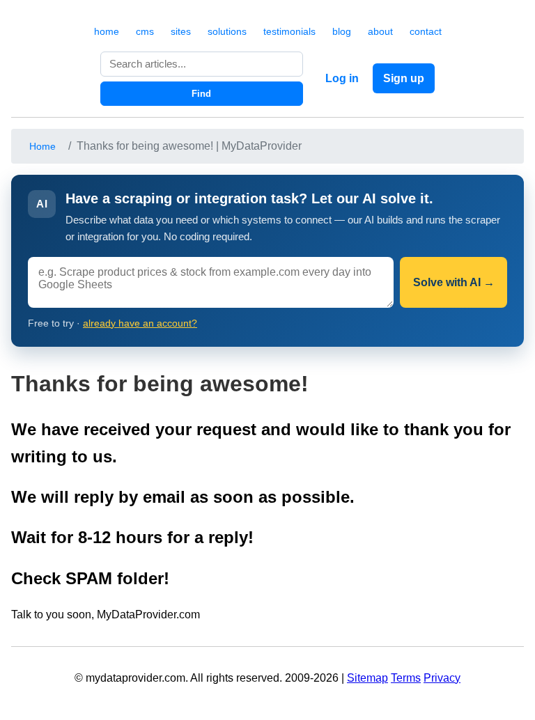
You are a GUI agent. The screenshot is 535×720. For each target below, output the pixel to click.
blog (341, 31)
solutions (227, 31)
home (106, 31)
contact (426, 31)
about (380, 31)
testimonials (289, 31)
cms (145, 31)
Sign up (403, 78)
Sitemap (367, 678)
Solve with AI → (454, 282)
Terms (406, 678)
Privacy (442, 678)
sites (181, 31)
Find (201, 93)
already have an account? (140, 323)
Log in (342, 78)
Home (42, 146)
